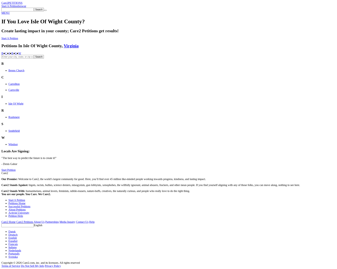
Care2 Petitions (24, 221)
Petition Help (15, 215)
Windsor (13, 144)
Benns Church (16, 70)
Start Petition (8, 169)
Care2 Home (8, 221)
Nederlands (14, 250)
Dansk (12, 231)
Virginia (71, 46)
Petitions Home (16, 203)
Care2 (4, 2)
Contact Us (82, 221)
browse (22, 6)
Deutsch (13, 234)
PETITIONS (15, 2)
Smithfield (14, 130)
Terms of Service (10, 265)
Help (92, 221)
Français (13, 244)
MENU (5, 12)
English (38, 225)
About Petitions (17, 209)
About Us (39, 221)
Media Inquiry (67, 221)
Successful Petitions (19, 206)
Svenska (13, 256)
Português (13, 253)
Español (12, 241)
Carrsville (13, 89)
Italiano (12, 247)
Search (38, 56)
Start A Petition (9, 6)
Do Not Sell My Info (32, 265)
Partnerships (52, 221)
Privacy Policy (53, 265)
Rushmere (14, 117)
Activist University (18, 212)
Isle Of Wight (15, 103)
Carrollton (14, 83)
